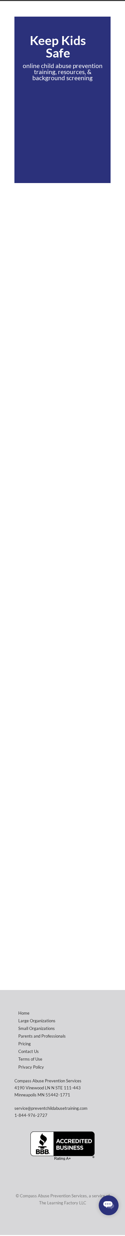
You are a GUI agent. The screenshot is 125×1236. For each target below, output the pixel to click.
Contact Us (28, 1051)
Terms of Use (30, 1059)
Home (23, 1013)
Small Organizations (36, 1028)
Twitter (60, 1222)
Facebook (73, 1222)
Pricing (24, 1043)
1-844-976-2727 (30, 1115)
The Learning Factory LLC (62, 1202)
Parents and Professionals (42, 1036)
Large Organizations (36, 1020)
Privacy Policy (31, 1067)
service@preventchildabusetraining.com (51, 1108)
